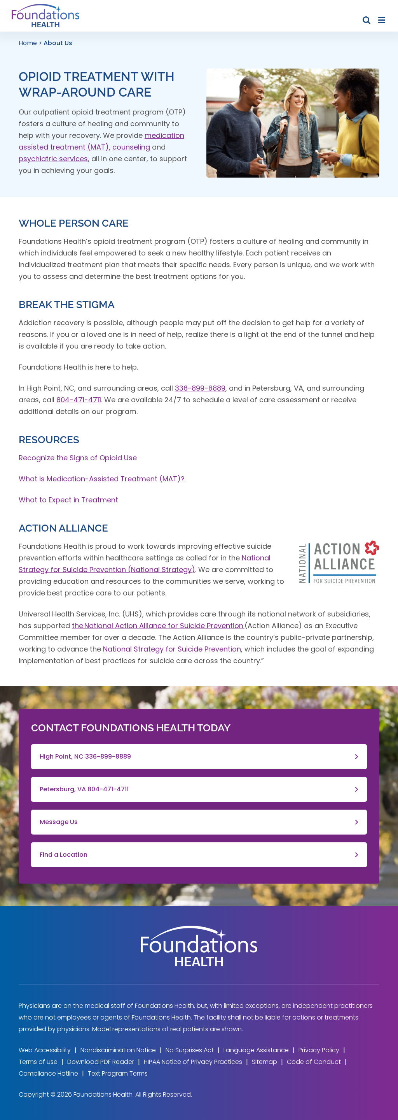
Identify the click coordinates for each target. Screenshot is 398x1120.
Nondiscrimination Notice (118, 1050)
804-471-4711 (78, 400)
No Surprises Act (190, 1050)
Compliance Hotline (48, 1073)
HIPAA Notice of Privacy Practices (193, 1061)
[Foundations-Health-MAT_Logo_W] (199, 929)
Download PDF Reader (100, 1061)
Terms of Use (38, 1061)
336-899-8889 (200, 388)
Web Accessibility (45, 1050)
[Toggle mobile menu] (382, 20)
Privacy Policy (318, 1050)
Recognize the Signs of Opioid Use (78, 458)
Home (28, 43)
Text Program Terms (118, 1073)
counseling (131, 147)
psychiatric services (53, 159)
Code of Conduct (314, 1061)
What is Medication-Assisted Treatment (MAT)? (102, 479)
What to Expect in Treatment (68, 500)
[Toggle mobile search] (366, 20)
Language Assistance (256, 1050)
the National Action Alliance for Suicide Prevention (158, 625)
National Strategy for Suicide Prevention (172, 649)
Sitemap (264, 1061)
